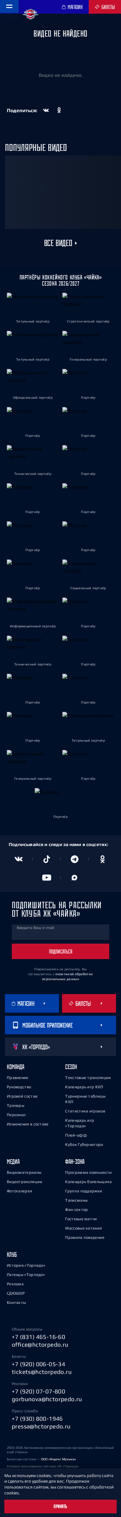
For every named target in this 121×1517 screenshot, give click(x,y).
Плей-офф (76, 1135)
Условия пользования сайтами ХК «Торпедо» (43, 1466)
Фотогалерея (19, 1191)
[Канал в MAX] (74, 877)
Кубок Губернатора (84, 1144)
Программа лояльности (88, 1172)
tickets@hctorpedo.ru (42, 1371)
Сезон (71, 1067)
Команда (15, 1067)
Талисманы (76, 1200)
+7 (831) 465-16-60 (38, 1336)
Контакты (16, 1302)
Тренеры (15, 1105)
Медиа (13, 1161)
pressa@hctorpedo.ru (41, 1426)
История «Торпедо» (26, 1265)
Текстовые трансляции (88, 1077)
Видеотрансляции (25, 1181)
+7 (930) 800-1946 (37, 1418)
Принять (60, 1506)
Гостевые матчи (81, 1219)
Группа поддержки (83, 1191)
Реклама (15, 1284)
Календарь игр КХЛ (84, 1087)
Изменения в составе (28, 1124)
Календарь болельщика (88, 1181)
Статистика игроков (85, 1111)
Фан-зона (74, 1161)
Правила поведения (84, 1237)
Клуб (12, 1254)
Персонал (16, 1114)
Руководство (19, 1087)
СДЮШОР (16, 1293)
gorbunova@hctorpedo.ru (47, 1399)
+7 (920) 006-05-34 (38, 1364)
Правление (18, 1077)
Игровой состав (22, 1096)
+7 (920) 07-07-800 (38, 1391)
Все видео (58, 243)
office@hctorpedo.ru (40, 1344)
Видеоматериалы (24, 1172)
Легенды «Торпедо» (26, 1274)
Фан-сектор (76, 1209)
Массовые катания (83, 1228)
